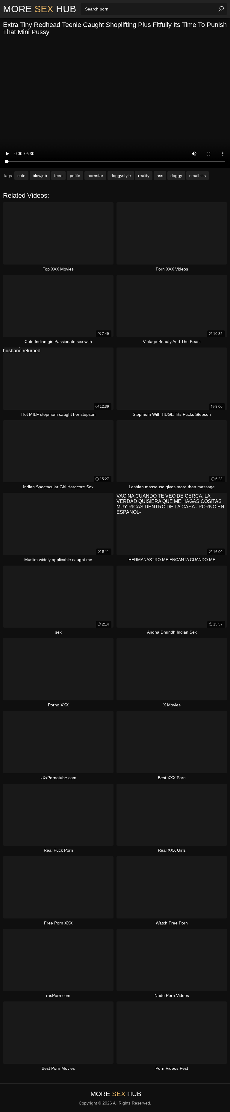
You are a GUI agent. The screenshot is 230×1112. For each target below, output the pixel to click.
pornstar (95, 175)
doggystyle (121, 175)
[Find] (221, 9)
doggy (176, 175)
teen (58, 175)
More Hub (39, 9)
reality (143, 175)
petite (75, 175)
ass (160, 175)
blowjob (40, 175)
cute (21, 175)
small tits (197, 175)
